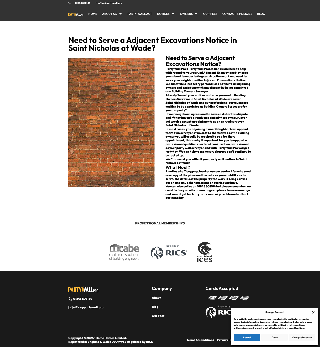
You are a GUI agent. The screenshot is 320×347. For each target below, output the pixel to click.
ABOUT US (109, 14)
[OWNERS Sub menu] (196, 14)
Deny (275, 337)
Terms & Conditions (200, 340)
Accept (247, 337)
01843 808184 (82, 3)
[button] (313, 312)
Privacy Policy (227, 340)
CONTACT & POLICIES (237, 14)
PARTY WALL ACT (140, 14)
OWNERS (186, 14)
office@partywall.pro (110, 3)
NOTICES (163, 14)
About (156, 298)
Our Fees (210, 14)
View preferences (302, 337)
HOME (92, 14)
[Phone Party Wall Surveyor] (69, 3)
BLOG (261, 14)
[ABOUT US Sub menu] (120, 14)
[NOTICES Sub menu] (173, 14)
